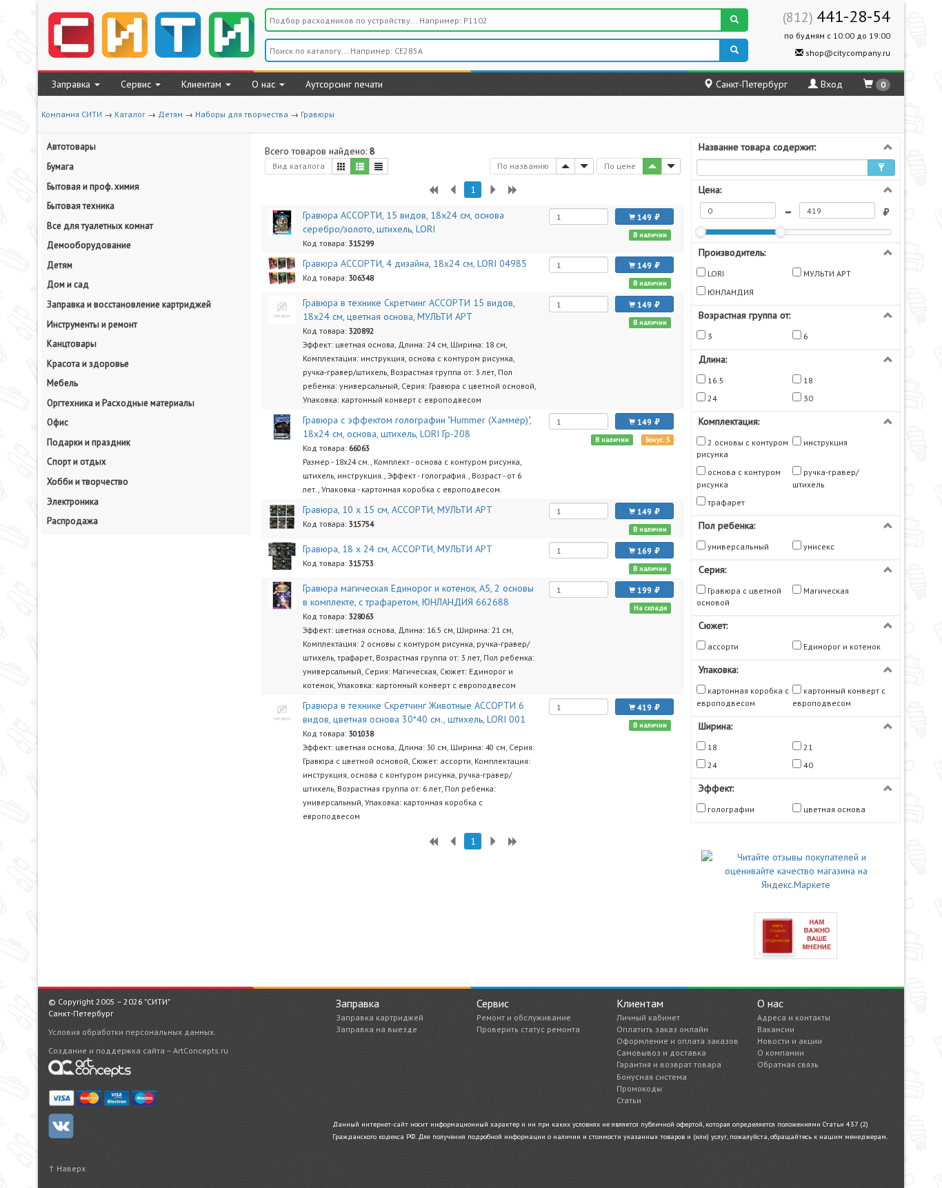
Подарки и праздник (88, 442)
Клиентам (202, 84)
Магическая (825, 590)
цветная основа (833, 809)
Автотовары (71, 146)
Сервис (137, 84)
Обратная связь (788, 1064)
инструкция (824, 442)
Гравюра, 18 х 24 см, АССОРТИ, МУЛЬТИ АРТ (397, 549)
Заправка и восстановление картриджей (129, 304)
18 (807, 380)
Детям (170, 114)
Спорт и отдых (76, 461)
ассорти (722, 646)
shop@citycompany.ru (846, 53)
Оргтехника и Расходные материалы (120, 403)
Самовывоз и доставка (661, 1052)
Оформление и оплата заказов (678, 1041)
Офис (57, 422)
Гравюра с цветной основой (739, 596)
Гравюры (317, 114)
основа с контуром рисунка (739, 478)
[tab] (796, 147)
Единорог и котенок (841, 646)
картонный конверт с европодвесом (838, 696)
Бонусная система (652, 1076)
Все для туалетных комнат (100, 226)
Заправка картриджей (379, 1017)
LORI (714, 273)
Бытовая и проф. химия (93, 186)
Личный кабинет (648, 1017)
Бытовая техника (80, 206)
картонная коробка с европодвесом (743, 696)
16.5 (714, 380)
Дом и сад (68, 284)
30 (807, 398)
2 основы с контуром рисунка (742, 448)
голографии (729, 809)
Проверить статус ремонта (528, 1029)
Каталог (130, 114)
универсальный (737, 546)
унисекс (817, 546)
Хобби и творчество (87, 481)
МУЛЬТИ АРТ (826, 273)
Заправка (72, 84)
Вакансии (775, 1029)
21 (807, 747)
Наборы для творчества (241, 114)
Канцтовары (72, 344)
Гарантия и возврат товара (669, 1064)
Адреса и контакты (793, 1017)
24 (711, 398)
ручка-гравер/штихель (825, 478)
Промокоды (639, 1088)
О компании (780, 1052)
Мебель (62, 383)
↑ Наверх (67, 1168)
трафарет (725, 502)
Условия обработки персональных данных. (132, 1032)
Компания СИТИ (71, 114)
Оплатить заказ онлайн (662, 1029)
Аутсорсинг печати (344, 84)
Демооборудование (89, 245)
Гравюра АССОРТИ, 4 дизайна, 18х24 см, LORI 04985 (415, 263)
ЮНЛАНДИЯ (729, 292)
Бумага (60, 166)
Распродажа (72, 521)
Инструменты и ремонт (92, 324)
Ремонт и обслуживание (524, 1017)
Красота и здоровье (88, 364)
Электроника (73, 501)
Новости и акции (789, 1041)
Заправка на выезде (376, 1029)
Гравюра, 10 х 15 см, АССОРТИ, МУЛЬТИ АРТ (397, 509)
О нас (265, 84)
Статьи (629, 1100)
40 (807, 765)
